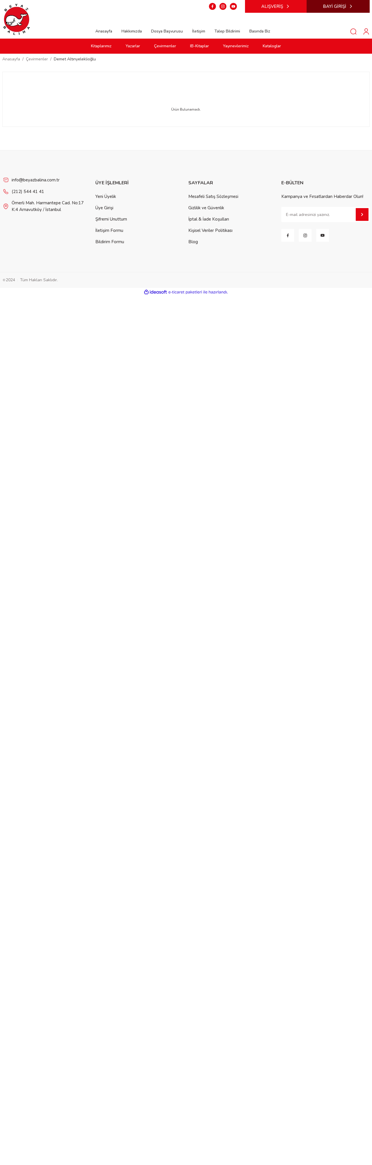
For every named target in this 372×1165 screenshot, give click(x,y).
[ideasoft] (155, 292)
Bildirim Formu (109, 242)
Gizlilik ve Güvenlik (206, 208)
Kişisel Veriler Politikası (210, 230)
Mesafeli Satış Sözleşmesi (213, 196)
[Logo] (16, 19)
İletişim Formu (109, 230)
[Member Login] (366, 31)
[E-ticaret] (185, 292)
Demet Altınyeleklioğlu (75, 59)
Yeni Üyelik (105, 196)
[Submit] (362, 214)
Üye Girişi (104, 208)
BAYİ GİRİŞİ (334, 6)
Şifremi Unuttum (111, 219)
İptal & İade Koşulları (208, 219)
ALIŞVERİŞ (272, 6)
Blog (193, 242)
